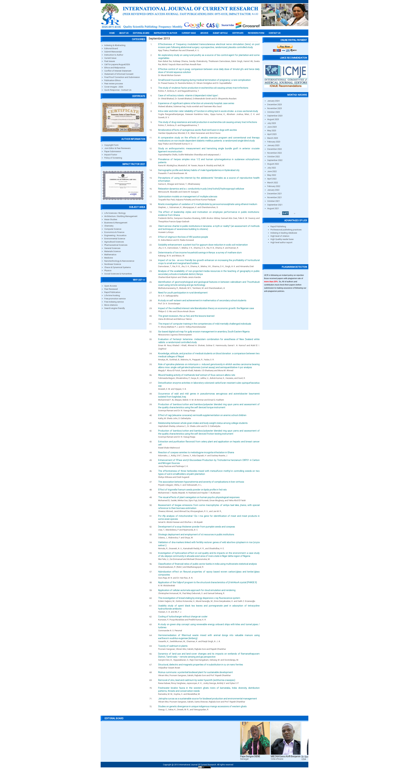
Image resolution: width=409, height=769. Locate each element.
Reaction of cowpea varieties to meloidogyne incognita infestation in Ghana (196, 452)
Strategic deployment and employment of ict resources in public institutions (196, 534)
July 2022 (271, 168)
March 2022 (272, 182)
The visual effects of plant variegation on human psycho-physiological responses (199, 497)
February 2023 (273, 141)
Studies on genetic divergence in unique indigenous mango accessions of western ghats (202, 706)
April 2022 (272, 179)
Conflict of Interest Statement (117, 71)
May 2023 (271, 130)
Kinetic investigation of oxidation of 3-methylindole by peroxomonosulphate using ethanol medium (207, 204)
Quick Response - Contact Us (117, 90)
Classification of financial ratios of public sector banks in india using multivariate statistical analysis (207, 564)
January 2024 (273, 101)
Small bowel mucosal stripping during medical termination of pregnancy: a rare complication (204, 80)
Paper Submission (112, 151)
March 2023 (272, 138)
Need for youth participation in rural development (183, 292)
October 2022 (273, 156)
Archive (204, 33)
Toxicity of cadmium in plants (173, 646)
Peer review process (113, 83)
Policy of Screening (113, 158)
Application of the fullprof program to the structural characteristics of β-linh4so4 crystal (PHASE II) (207, 582)
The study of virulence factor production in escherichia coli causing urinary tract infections (203, 88)
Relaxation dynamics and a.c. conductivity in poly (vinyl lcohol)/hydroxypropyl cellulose (201, 188)
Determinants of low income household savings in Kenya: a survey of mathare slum (200, 252)
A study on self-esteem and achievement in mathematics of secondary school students (202, 300)
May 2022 (271, 175)
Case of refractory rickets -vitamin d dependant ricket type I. (188, 95)
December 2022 (274, 149)
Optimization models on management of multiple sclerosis (187, 196)
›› (294, 213)
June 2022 (272, 171)
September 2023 (274, 115)
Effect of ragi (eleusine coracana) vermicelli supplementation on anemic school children (202, 415)
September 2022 (274, 160)
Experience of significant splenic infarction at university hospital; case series (196, 103)
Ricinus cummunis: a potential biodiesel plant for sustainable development (195, 672)
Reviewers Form (256, 33)
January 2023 (273, 145)
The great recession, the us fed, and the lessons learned (186, 316)
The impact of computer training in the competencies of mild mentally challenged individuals (204, 323)
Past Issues (109, 61)
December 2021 (274, 193)
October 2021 (273, 201)
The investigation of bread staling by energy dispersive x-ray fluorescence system (199, 598)
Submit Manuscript (113, 51)
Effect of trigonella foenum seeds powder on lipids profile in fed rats (192, 489)
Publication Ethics (112, 80)
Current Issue (189, 33)
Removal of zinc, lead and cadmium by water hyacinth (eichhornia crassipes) (196, 680)
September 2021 (274, 205)
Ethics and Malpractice (114, 67)
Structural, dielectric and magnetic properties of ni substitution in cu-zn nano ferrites (200, 664)
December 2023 (274, 104)
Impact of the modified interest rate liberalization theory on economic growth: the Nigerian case (206, 308)
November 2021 (274, 197)
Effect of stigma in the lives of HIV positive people (183, 237)
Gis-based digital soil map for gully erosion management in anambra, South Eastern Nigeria (204, 331)
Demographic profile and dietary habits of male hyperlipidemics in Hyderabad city (198, 170)
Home (112, 33)
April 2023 (272, 134)
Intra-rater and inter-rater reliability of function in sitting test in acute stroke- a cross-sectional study (208, 111)
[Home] (180, 28)
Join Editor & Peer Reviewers (117, 148)
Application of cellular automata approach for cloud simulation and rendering (196, 590)
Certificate (237, 33)
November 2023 (274, 108)
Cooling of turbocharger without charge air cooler (183, 616)
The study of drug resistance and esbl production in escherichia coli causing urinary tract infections (207, 122)
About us (123, 33)
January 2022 (273, 190)
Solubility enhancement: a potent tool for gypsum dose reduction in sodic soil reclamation (203, 244)
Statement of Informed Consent (118, 74)
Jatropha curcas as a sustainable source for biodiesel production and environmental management (207, 698)
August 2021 (273, 208)
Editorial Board (111, 48)
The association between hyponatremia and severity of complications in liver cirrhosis (201, 482)
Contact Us (274, 33)
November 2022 (274, 153)
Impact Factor (110, 154)
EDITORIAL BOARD (141, 33)
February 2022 (273, 186)
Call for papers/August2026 (117, 64)
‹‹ (279, 213)
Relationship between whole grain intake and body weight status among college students (203, 423)
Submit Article (220, 33)
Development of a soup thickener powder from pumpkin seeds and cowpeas (196, 526)
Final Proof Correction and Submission (122, 77)
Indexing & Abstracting (114, 45)
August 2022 (273, 164)
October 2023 (273, 112)
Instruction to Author (113, 55)
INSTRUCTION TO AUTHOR (165, 33)
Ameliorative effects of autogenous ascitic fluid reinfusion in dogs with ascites (197, 130)
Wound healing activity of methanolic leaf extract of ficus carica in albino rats (196, 375)
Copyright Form (111, 145)
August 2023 (273, 119)
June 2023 (272, 127)
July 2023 (271, 123)
